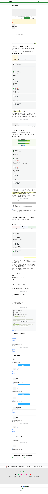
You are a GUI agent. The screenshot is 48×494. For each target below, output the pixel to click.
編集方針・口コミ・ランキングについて (23, 476)
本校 (12, 371)
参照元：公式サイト (34, 209)
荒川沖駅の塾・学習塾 (28, 457)
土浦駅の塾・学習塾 (15, 457)
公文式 (16, 29)
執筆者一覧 (30, 476)
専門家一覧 (34, 476)
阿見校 (13, 390)
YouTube (32, 474)
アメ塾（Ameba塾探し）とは (15, 476)
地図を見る (14, 340)
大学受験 (24, 474)
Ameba (21, 486)
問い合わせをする (14, 330)
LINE (19, 474)
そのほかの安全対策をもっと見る (24, 326)
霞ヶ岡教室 (13, 349)
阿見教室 (13, 361)
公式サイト (24, 365)
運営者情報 (37, 476)
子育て (28, 474)
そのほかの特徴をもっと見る (24, 321)
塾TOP (10, 476)
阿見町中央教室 (14, 338)
